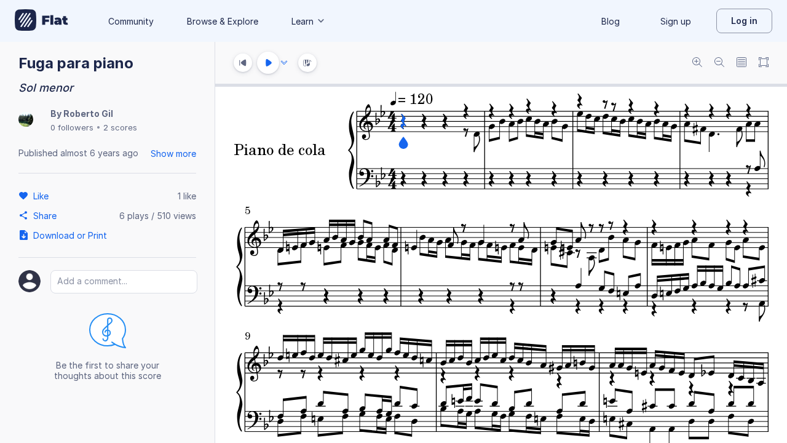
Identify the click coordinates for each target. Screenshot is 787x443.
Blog (610, 21)
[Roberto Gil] (25, 120)
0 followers (71, 127)
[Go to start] (243, 63)
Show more (173, 153)
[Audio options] (284, 63)
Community (131, 21)
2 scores (120, 127)
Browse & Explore (222, 21)
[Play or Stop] (268, 63)
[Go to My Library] (41, 21)
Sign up (675, 21)
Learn (302, 21)
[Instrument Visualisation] (307, 63)
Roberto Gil (88, 113)
